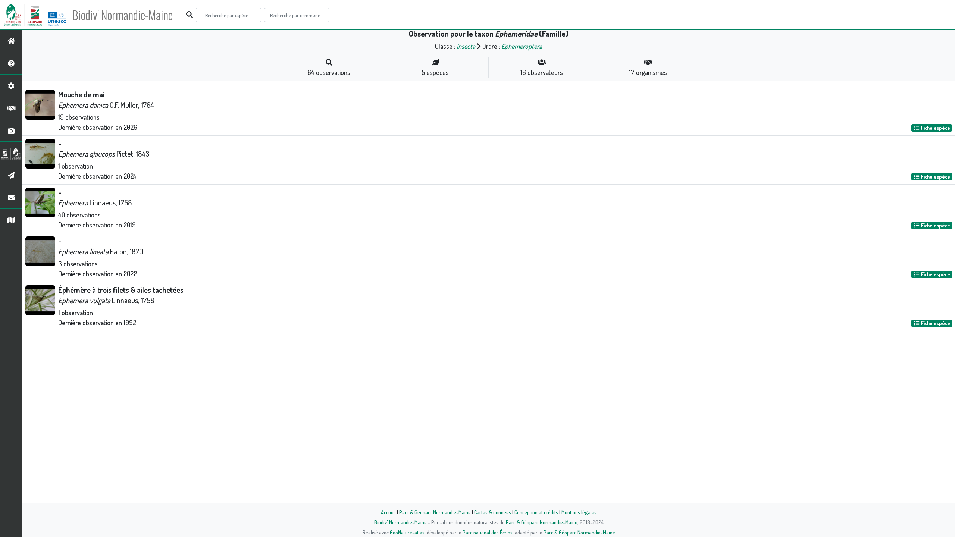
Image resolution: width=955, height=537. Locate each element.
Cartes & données (492, 512)
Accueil (388, 512)
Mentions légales (579, 512)
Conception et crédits (536, 512)
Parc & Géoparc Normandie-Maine (435, 512)
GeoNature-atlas (407, 532)
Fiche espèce (935, 128)
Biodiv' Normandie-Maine (122, 14)
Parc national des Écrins (488, 532)
